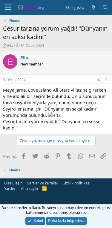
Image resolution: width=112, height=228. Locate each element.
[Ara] (105, 7)
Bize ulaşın (13, 183)
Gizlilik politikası (76, 183)
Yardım (10, 188)
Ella (10, 45)
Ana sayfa (29, 188)
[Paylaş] (98, 80)
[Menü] (8, 7)
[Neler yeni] (93, 7)
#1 (107, 79)
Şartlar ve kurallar (42, 183)
